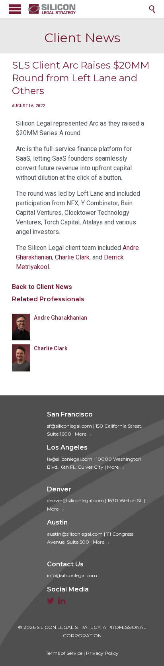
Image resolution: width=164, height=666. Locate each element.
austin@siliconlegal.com (75, 534)
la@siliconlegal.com (69, 459)
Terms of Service (64, 653)
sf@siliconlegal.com (69, 426)
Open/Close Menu (15, 9)
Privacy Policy (102, 653)
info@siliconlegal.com (72, 575)
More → (83, 434)
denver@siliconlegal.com (75, 500)
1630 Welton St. (125, 500)
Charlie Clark (72, 257)
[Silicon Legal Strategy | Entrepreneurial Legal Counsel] (88, 9)
